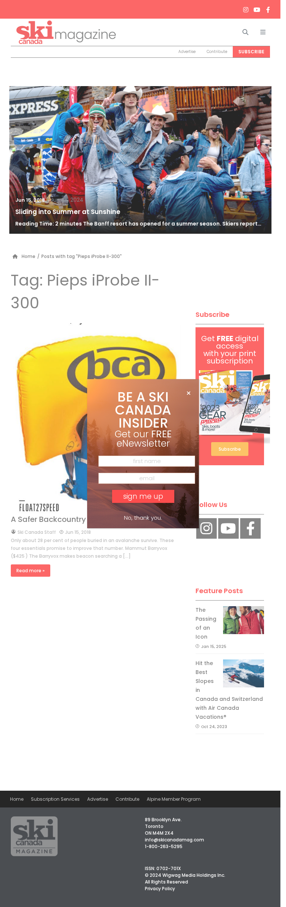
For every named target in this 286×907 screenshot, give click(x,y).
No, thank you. (143, 518)
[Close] (188, 393)
